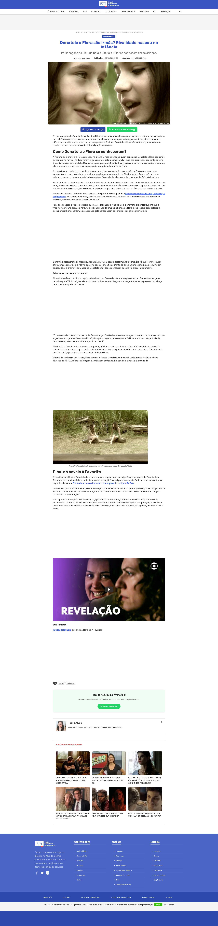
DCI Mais (87, 32)
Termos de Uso (148, 897)
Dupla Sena (158, 880)
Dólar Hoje (120, 856)
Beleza (79, 880)
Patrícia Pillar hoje (62, 629)
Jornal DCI (78, 32)
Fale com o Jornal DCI (90, 897)
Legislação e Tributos (124, 870)
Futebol (80, 865)
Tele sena (158, 870)
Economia (73, 12)
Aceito (158, 905)
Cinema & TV (95, 32)
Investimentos (128, 12)
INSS (85, 12)
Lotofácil (157, 861)
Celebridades (82, 851)
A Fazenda (81, 875)
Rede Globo (70, 683)
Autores (66, 897)
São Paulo (96, 12)
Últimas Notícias (56, 12)
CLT (155, 12)
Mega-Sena (158, 865)
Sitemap (168, 897)
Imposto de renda (122, 875)
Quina (156, 856)
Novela (61, 683)
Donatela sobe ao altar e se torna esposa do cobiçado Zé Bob (103, 483)
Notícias (80, 870)
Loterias (110, 12)
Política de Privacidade (121, 897)
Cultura (80, 861)
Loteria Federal (159, 875)
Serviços (144, 12)
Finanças (165, 12)
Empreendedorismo (123, 884)
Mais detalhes (169, 904)
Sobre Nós (47, 897)
